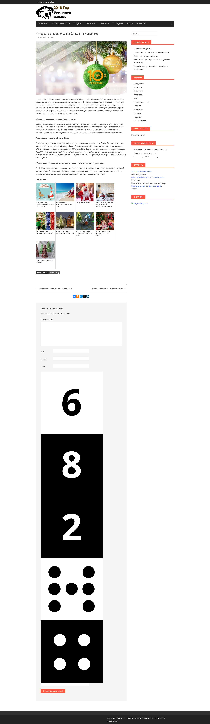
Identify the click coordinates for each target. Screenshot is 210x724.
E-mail (43, 359)
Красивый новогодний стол (146, 56)
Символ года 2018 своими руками (148, 157)
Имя (42, 351)
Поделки (90, 24)
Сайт (43, 367)
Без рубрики (139, 83)
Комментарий (47, 319)
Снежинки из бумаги (142, 48)
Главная (40, 2)
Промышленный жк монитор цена (146, 186)
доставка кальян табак (141, 171)
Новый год (54, 273)
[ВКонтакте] (74, 296)
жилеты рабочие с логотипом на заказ (147, 177)
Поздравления (140, 120)
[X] (84, 296)
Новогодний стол (60, 24)
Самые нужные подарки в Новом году (55, 288)
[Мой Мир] (81, 296)
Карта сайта (49, 2)
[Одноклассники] (77, 296)
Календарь (117, 24)
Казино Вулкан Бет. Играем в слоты (107, 288)
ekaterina (53, 37)
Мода (130, 24)
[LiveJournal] (87, 296)
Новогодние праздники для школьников (151, 52)
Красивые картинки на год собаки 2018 (150, 149)
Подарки (77, 24)
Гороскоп (104, 24)
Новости (141, 24)
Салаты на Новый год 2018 (145, 153)
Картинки (42, 24)
